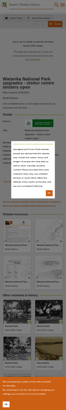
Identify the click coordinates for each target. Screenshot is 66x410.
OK (49, 193)
